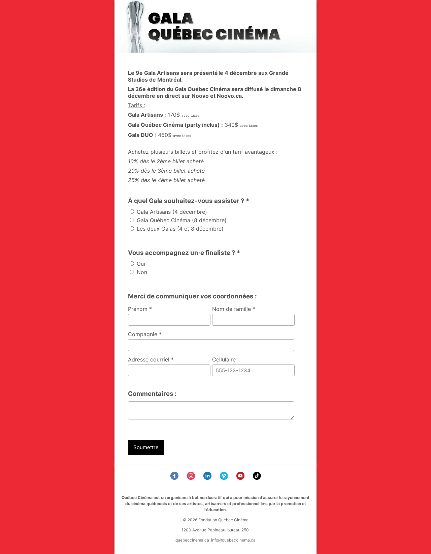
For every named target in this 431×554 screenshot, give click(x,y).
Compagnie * (145, 334)
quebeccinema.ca (192, 540)
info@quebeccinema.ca (233, 540)
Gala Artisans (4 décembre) (171, 211)
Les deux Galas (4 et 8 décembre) (179, 228)
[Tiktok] (257, 477)
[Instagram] (191, 477)
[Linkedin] (208, 477)
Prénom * (140, 308)
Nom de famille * (233, 308)
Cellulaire (224, 359)
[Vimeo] (224, 477)
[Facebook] (175, 477)
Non (141, 272)
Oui (140, 263)
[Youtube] (241, 477)
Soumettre (146, 447)
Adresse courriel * (151, 359)
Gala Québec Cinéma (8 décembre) (181, 220)
